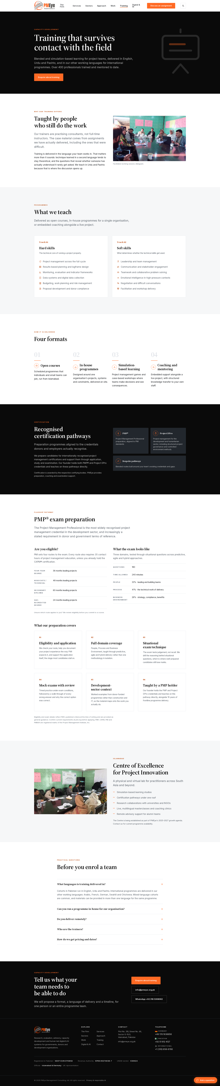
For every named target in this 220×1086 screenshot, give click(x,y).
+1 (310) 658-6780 (164, 1049)
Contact (100, 1044)
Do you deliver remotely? (72, 919)
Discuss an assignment (161, 6)
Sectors (89, 6)
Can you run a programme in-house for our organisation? (91, 909)
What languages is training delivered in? (81, 884)
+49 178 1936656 (163, 1034)
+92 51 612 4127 (162, 1042)
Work (113, 6)
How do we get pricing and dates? (77, 939)
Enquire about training (48, 77)
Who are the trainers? (70, 929)
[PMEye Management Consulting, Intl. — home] (44, 6)
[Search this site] (183, 6)
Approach (101, 6)
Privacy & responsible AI (96, 1080)
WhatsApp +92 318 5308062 (149, 999)
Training (124, 6)
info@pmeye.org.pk (145, 990)
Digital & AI (136, 6)
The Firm (62, 6)
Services (77, 6)
